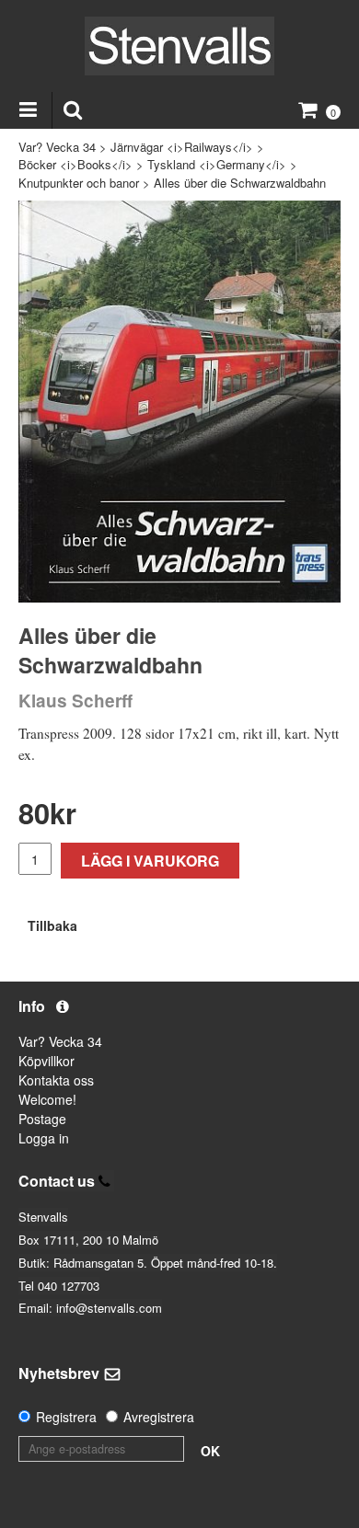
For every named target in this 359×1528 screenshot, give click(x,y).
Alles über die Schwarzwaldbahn (240, 182)
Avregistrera (158, 1416)
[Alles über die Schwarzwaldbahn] (179, 402)
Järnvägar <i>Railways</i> (181, 146)
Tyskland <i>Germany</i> (216, 164)
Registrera (66, 1416)
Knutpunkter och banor (78, 182)
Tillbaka (52, 925)
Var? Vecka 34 (57, 146)
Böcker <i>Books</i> (75, 164)
